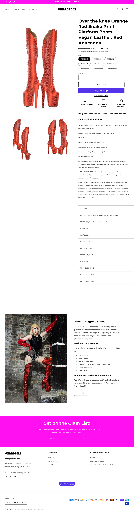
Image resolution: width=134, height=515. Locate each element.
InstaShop (51, 465)
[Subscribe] (83, 438)
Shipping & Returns (97, 461)
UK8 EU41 (99, 64)
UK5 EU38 (99, 59)
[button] (16, 9)
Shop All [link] (80, 393)
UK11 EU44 (100, 68)
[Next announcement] (91, 2)
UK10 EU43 (86, 68)
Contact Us (94, 457)
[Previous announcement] (43, 2)
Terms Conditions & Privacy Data (102, 465)
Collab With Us (53, 461)
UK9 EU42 (112, 64)
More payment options (101, 95)
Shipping (90, 51)
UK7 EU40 (84, 64)
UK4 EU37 (84, 59)
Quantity (81, 73)
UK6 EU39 (110, 59)
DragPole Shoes (15, 510)
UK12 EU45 (113, 68)
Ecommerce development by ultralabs (32, 510)
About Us (51, 457)
